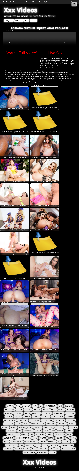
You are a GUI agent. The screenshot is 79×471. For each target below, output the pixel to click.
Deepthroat (69, 60)
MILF (31, 434)
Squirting (43, 65)
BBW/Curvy (9, 410)
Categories (9, 21)
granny (22, 427)
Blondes (70, 410)
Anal (46, 58)
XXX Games (33, 2)
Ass (41, 406)
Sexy (73, 442)
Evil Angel (49, 68)
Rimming (51, 442)
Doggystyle (59, 420)
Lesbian (60, 431)
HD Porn (73, 427)
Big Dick (60, 58)
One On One (8, 438)
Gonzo (57, 62)
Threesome (42, 449)
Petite (50, 438)
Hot (19, 431)
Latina (46, 431)
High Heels (11, 431)
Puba (73, 438)
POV (67, 438)
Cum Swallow (10, 420)
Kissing (38, 431)
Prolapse (71, 64)
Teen (34, 449)
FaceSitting (8, 424)
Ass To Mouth (53, 58)
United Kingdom (68, 449)
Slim (21, 445)
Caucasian (70, 413)
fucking (71, 424)
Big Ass (19, 410)
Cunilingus (22, 420)
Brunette (49, 60)
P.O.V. (59, 64)
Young (52, 452)
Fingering (62, 424)
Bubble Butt (56, 60)
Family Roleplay (37, 424)
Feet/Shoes (51, 424)
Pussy (6, 442)
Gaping (51, 62)
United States (29, 452)
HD (66, 427)
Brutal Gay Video (44, 2)
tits (51, 449)
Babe (60, 406)
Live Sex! (55, 52)
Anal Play (26, 406)
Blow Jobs (18, 413)
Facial (42, 62)
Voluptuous (42, 452)
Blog (26, 21)
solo (38, 445)
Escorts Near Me (23, 2)
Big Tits (66, 58)
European (71, 420)
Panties (43, 438)
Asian (35, 406)
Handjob (37, 427)
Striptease (8, 449)
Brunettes (46, 413)
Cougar (18, 417)
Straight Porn (51, 65)
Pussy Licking (16, 442)
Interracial (28, 431)
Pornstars (19, 21)
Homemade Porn (57, 2)
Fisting (47, 62)
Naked (49, 434)
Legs (53, 431)
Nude (69, 434)
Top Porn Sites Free (9, 2)
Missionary (40, 434)
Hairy (61, 62)
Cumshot (69, 417)
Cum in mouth (57, 417)
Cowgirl (36, 417)
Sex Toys (66, 442)
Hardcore (66, 62)
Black (53, 410)
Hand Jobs (48, 427)
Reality (43, 442)
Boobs (27, 413)
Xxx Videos (20, 10)
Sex (59, 442)
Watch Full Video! (21, 52)
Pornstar (64, 64)
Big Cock (28, 410)
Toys (57, 65)
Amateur (10, 406)
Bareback (68, 406)
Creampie (45, 417)
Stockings (54, 445)
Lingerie (46, 64)
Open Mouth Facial (23, 438)
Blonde (61, 410)
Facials (26, 424)
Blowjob (42, 60)
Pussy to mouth (31, 442)
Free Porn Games (70, 2)
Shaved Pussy (11, 445)
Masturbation (13, 434)
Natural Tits (53, 64)
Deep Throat (47, 420)
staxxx (45, 445)
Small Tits (30, 445)
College (63, 60)
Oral (35, 438)
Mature (24, 434)
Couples (27, 417)
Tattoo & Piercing (22, 449)
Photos (33, 21)
